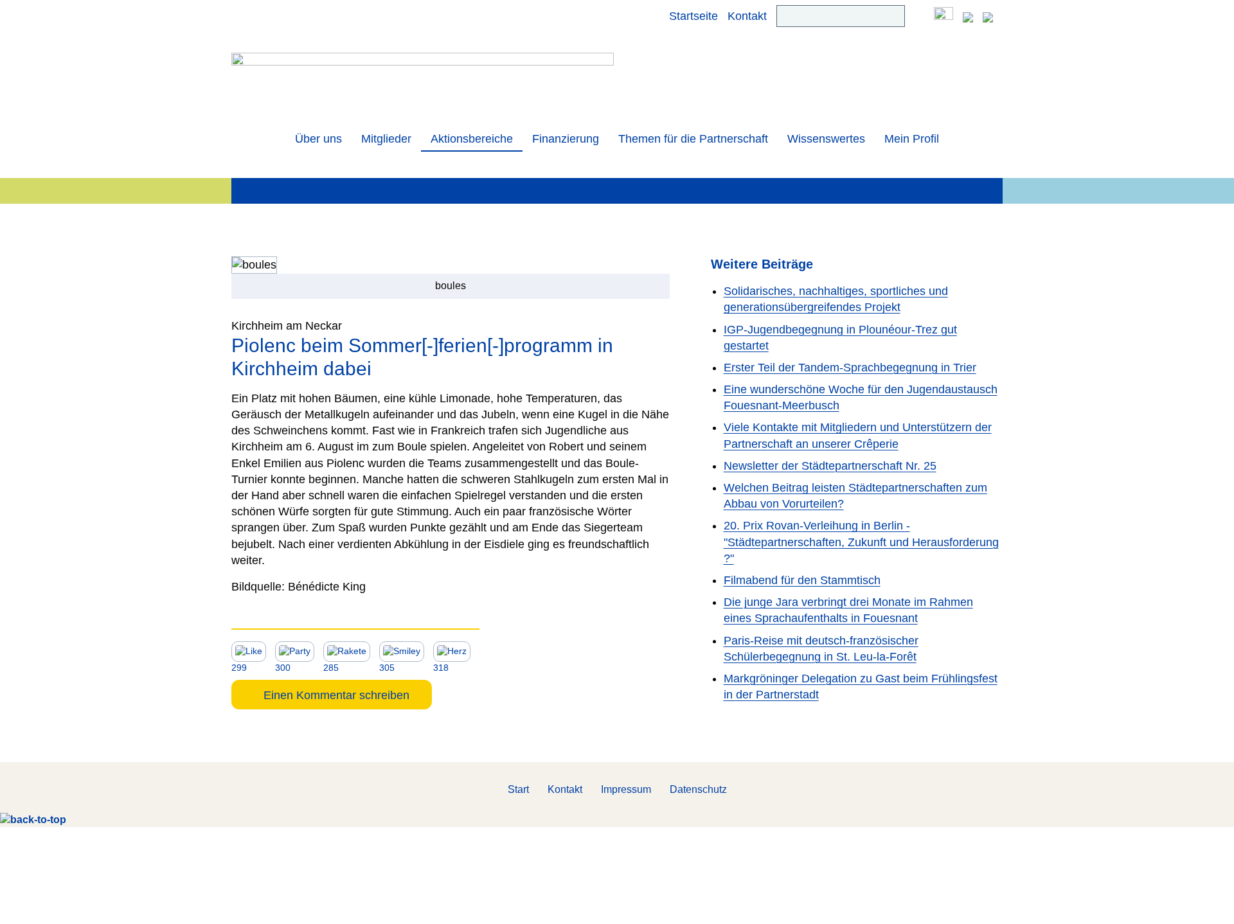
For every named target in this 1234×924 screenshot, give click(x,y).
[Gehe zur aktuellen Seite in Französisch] (988, 16)
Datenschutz (698, 789)
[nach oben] (33, 818)
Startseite (693, 16)
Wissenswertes (826, 138)
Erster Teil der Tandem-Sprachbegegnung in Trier (850, 367)
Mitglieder (386, 138)
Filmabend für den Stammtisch (802, 580)
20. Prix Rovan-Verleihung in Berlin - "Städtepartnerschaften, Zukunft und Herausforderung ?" (861, 541)
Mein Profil (911, 138)
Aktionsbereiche (472, 138)
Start (518, 789)
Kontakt (747, 16)
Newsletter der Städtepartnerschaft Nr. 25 (830, 465)
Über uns (318, 138)
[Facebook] (943, 16)
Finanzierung (565, 138)
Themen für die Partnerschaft (693, 138)
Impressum (626, 789)
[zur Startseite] (422, 81)
